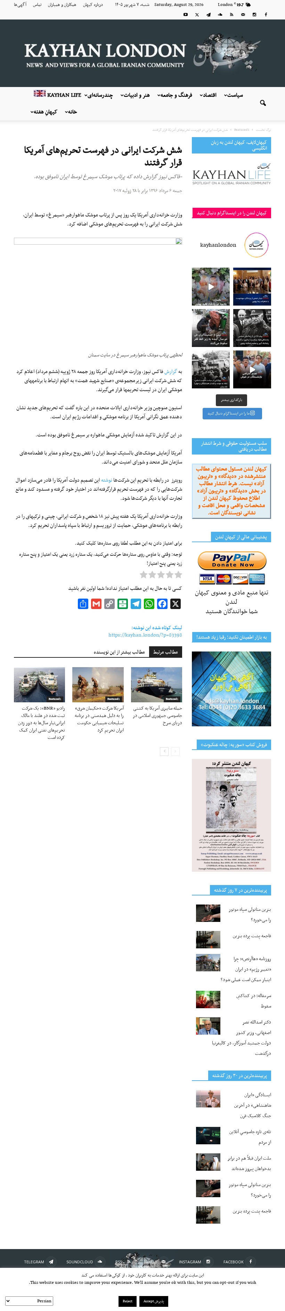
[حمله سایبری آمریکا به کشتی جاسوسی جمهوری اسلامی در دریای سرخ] (156, 684)
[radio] (178, 576)
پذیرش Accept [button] (154, 1301)
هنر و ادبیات (137, 95)
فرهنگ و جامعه (176, 95)
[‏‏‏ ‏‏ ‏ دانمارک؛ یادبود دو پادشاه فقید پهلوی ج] (211, 287)
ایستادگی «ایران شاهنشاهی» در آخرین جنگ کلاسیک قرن (252, 1105)
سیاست (235, 95)
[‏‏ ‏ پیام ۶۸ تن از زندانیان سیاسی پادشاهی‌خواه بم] (252, 328)
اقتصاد (210, 95)
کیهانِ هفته (45, 112)
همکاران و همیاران (62, 5)
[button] (262, 103)
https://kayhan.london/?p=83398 (145, 635)
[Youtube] (185, 14)
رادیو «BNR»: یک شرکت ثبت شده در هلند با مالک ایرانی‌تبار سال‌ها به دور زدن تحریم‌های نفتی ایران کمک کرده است (41, 723)
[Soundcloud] (220, 14)
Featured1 (55, 699)
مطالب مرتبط (165, 652)
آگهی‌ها (20, 5)
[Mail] (243, 14)
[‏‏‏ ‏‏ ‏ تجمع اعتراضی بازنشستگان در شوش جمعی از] (252, 369)
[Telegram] (208, 14)
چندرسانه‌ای (100, 95)
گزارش (170, 371)
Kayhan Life (63, 95)
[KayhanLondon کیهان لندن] (142, 53)
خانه (72, 112)
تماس (37, 5)
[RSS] (231, 14)
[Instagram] (254, 14)
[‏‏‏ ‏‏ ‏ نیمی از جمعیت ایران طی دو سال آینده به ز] (211, 328)
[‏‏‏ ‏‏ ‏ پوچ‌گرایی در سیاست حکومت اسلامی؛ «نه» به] (211, 369)
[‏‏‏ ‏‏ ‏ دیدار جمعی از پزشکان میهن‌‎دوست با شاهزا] (252, 287)
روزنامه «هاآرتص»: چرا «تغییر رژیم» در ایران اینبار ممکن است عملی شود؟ (246, 969)
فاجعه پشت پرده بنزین (252, 936)
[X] (197, 14)
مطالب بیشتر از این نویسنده (119, 652)
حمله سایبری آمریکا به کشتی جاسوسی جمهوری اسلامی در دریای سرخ (157, 715)
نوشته (106, 480)
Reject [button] (127, 1301)
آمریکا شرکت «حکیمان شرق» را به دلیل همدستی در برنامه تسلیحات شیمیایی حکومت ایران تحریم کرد (99, 719)
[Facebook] (266, 14)
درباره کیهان (93, 5)
